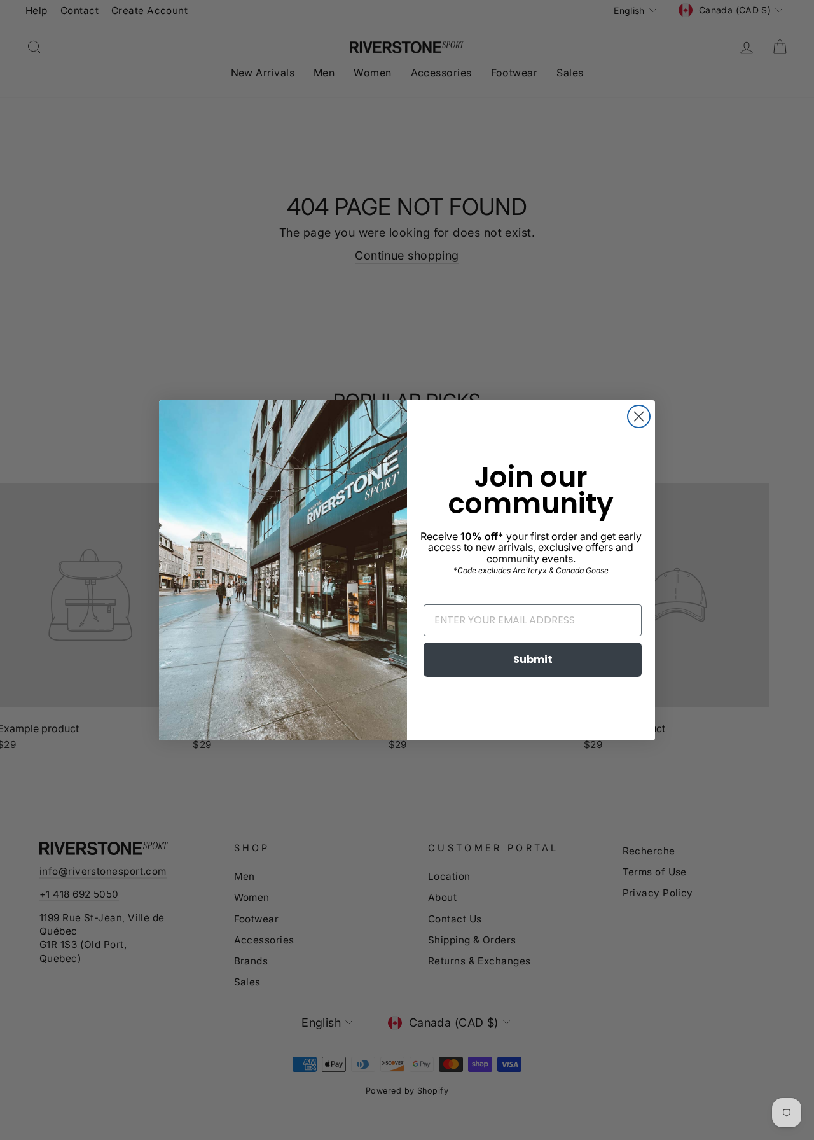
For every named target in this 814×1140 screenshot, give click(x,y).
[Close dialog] (639, 416)
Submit (533, 659)
